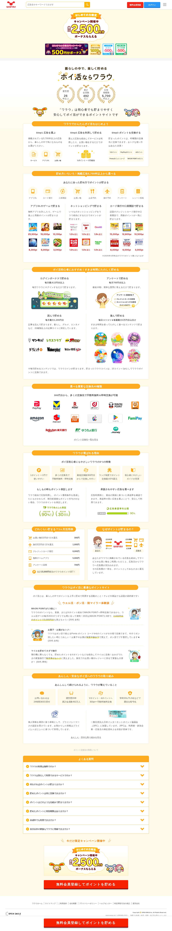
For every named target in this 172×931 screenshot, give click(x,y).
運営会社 (136, 903)
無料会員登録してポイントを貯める (86, 884)
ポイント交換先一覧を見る (86, 440)
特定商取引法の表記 (122, 903)
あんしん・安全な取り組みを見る (86, 737)
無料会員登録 (135, 5)
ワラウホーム (37, 903)
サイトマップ (50, 903)
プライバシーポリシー (88, 903)
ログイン (152, 5)
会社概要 (73, 903)
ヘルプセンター (105, 903)
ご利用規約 (62, 903)
